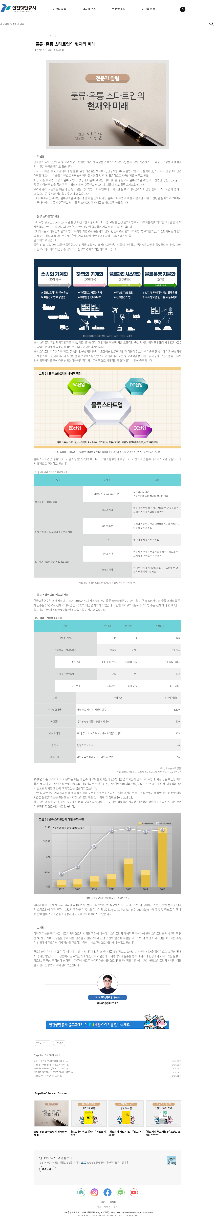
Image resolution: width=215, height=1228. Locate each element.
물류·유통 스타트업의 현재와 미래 (65, 44)
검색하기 (211, 24)
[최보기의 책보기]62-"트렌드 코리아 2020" (52, 1072)
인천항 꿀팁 (59, 9)
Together (54, 36)
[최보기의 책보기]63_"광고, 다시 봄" (49, 1068)
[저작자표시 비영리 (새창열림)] (69, 1043)
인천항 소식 (118, 9)
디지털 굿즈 (89, 9)
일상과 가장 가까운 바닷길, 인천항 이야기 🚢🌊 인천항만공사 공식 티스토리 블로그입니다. (84, 1162)
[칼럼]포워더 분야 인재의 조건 (46, 1075)
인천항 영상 (148, 9)
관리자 (116, 1207)
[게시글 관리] (48, 1043)
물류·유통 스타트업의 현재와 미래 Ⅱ (49, 1061)
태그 (99, 1207)
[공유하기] (44, 1043)
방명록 (107, 1207)
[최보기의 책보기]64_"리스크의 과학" (50, 1064)
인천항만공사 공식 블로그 (55, 1158)
